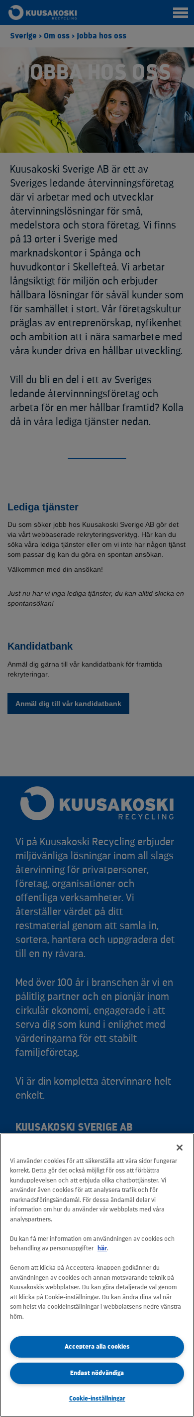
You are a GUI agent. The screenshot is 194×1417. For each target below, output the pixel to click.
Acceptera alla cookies (97, 1346)
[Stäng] (180, 1148)
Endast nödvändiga (97, 1373)
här (102, 1248)
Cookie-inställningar (97, 1398)
